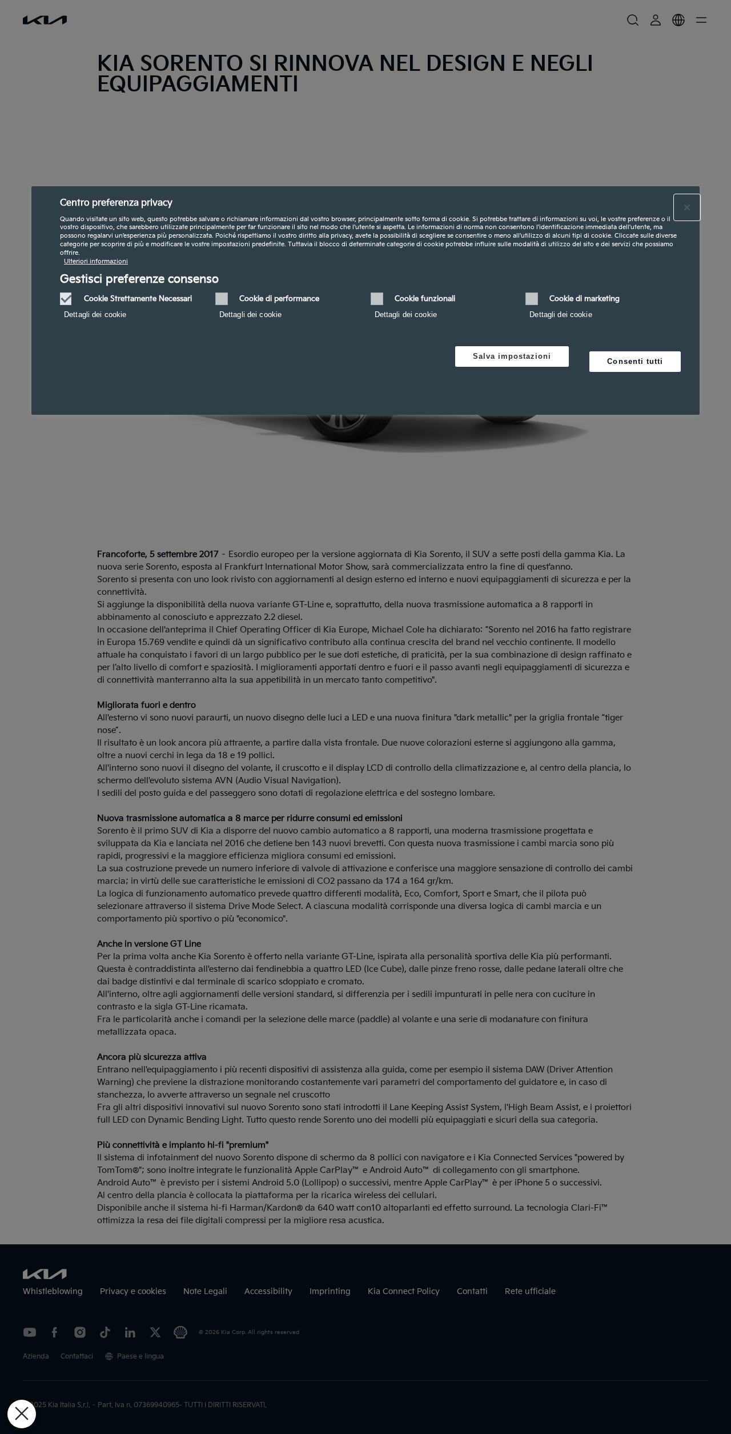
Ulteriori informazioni (96, 261)
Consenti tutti (635, 361)
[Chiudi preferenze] (21, 1414)
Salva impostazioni (512, 356)
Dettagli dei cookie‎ (95, 314)
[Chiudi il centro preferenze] (687, 207)
